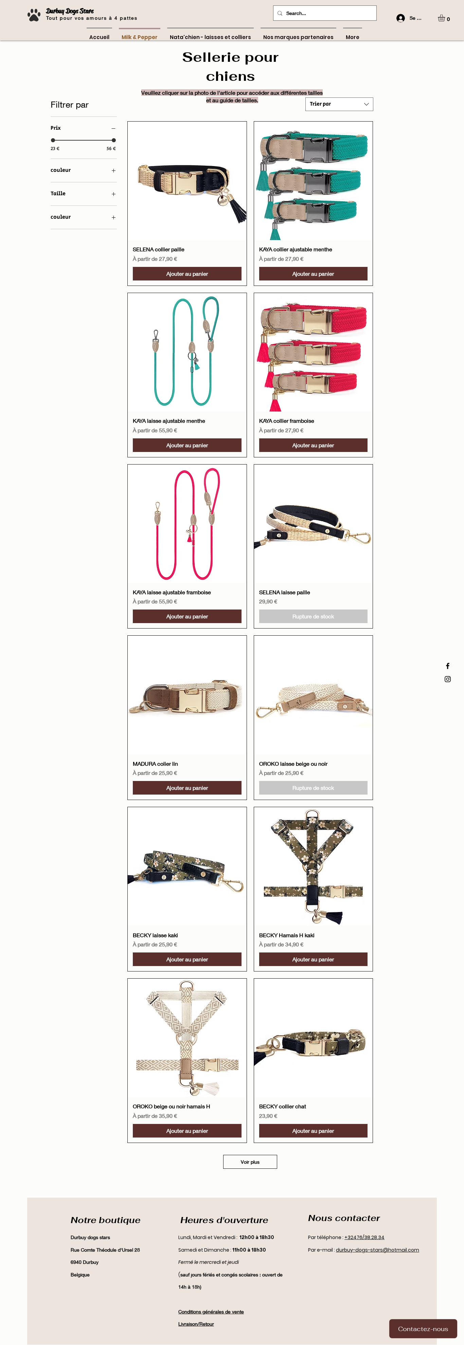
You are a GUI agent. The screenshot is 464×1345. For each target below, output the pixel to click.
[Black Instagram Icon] (448, 679)
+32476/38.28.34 (364, 1237)
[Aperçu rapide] (187, 181)
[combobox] (339, 104)
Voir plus (250, 1162)
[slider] (53, 140)
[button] (445, 17)
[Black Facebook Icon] (448, 666)
